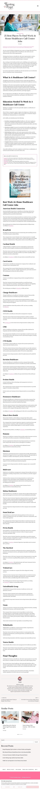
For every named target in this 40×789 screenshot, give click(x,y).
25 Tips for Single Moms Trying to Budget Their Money (9, 699)
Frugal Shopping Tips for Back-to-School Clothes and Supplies (17, 749)
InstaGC (5, 162)
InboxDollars (6, 161)
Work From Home (20, 33)
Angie (20, 682)
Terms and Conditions (28, 769)
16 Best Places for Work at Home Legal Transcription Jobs (9, 727)
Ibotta (5, 160)
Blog (36, 769)
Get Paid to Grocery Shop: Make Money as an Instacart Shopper (30, 699)
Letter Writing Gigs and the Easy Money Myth (13, 757)
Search (2, 740)
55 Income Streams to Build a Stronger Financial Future (15, 755)
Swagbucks (6, 163)
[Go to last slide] (3, 722)
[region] (20, 784)
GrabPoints (6, 159)
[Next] (37, 722)
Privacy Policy (10, 769)
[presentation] (10, 717)
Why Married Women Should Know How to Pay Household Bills (17, 752)
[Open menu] (38, 6)
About (4, 769)
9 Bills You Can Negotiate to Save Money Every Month (15, 760)
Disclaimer (18, 769)
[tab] (18, 734)
